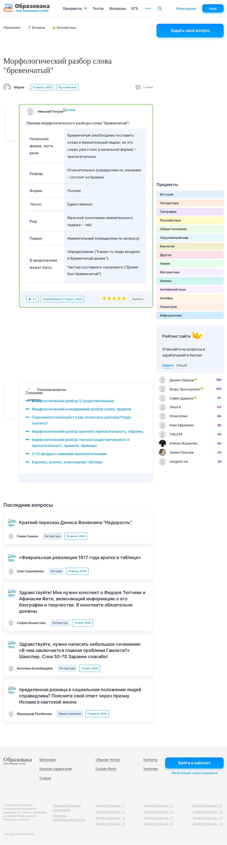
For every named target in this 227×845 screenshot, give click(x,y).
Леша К (175, 407)
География (168, 211)
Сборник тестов (108, 759)
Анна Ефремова (182, 425)
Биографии (47, 759)
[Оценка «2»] (109, 299)
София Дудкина (181, 398)
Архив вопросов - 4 (110, 823)
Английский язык (173, 289)
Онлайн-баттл (106, 769)
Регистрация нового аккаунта (194, 773)
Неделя (168, 365)
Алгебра (166, 298)
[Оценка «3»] (114, 299)
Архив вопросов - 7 (158, 818)
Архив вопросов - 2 (110, 812)
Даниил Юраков (182, 380)
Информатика (171, 315)
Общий (181, 365)
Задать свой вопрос (190, 30)
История (56, 571)
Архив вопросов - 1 (110, 805)
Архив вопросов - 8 (158, 823)
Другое (165, 255)
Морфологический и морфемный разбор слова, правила (81, 409)
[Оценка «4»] (119, 299)
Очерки (45, 778)
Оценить (138, 299)
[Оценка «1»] (104, 299)
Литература (53, 536)
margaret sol (179, 461)
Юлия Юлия (178, 416)
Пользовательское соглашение (67, 807)
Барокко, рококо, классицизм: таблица (67, 462)
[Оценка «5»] (124, 299)
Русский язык (67, 87)
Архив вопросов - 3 (110, 818)
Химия (165, 263)
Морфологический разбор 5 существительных (73, 401)
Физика (165, 281)
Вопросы (118, 8)
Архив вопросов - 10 (208, 812)
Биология (167, 246)
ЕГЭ (134, 8)
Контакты (150, 759)
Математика (170, 272)
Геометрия (168, 307)
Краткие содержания (55, 769)
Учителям (150, 769)
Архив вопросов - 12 (208, 823)
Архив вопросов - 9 (207, 805)
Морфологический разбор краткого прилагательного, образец (87, 431)
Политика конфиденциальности (69, 818)
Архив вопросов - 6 (158, 812)
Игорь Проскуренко (185, 389)
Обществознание (70, 713)
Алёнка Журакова (183, 443)
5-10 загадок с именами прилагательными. (70, 454)
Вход (213, 8)
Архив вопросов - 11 (207, 818)
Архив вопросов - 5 (158, 805)
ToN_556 (176, 434)
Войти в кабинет (194, 763)
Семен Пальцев (182, 452)
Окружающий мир (174, 237)
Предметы (72, 8)
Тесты (98, 8)
